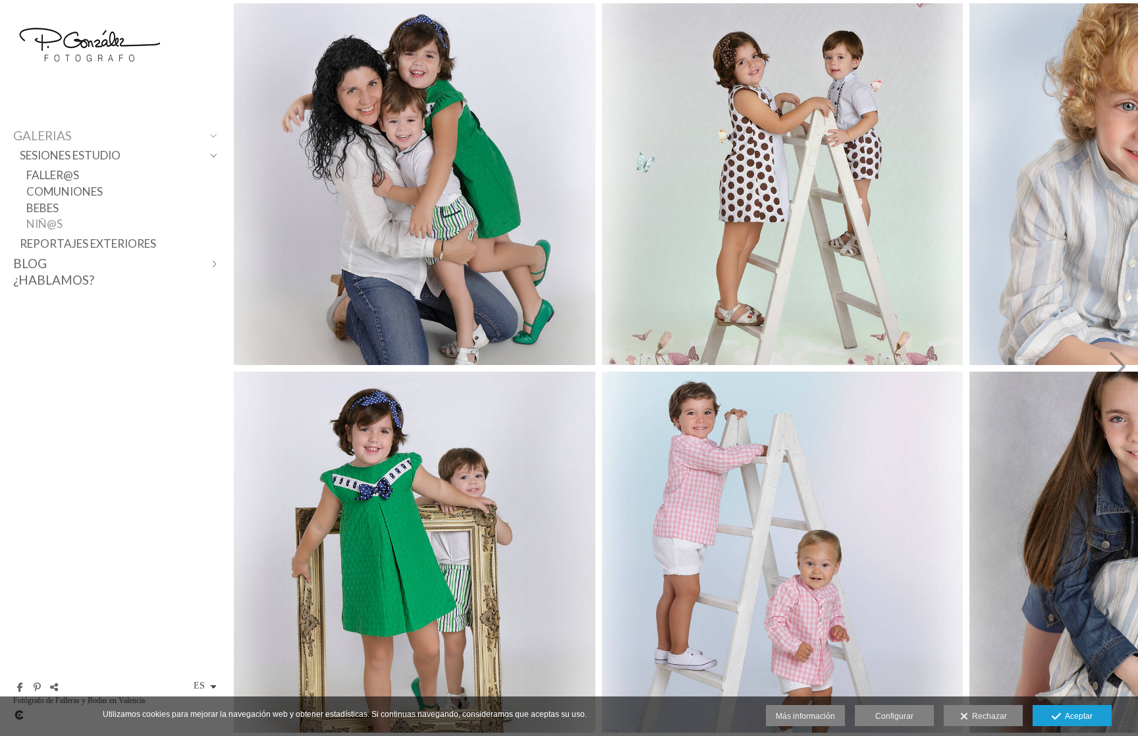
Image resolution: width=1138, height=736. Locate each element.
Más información (805, 716)
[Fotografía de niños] (414, 184)
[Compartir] (54, 687)
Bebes (42, 208)
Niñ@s (44, 224)
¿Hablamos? (53, 279)
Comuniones (64, 191)
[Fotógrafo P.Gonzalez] (89, 74)
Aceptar (1077, 716)
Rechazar (987, 716)
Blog (30, 263)
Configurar (894, 716)
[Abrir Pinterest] (36, 687)
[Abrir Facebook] (19, 687)
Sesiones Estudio (70, 155)
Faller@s (52, 175)
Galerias (42, 135)
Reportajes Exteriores (88, 243)
